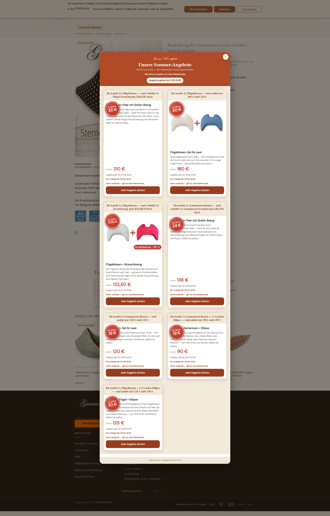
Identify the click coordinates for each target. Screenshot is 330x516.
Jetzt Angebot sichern (133, 190)
